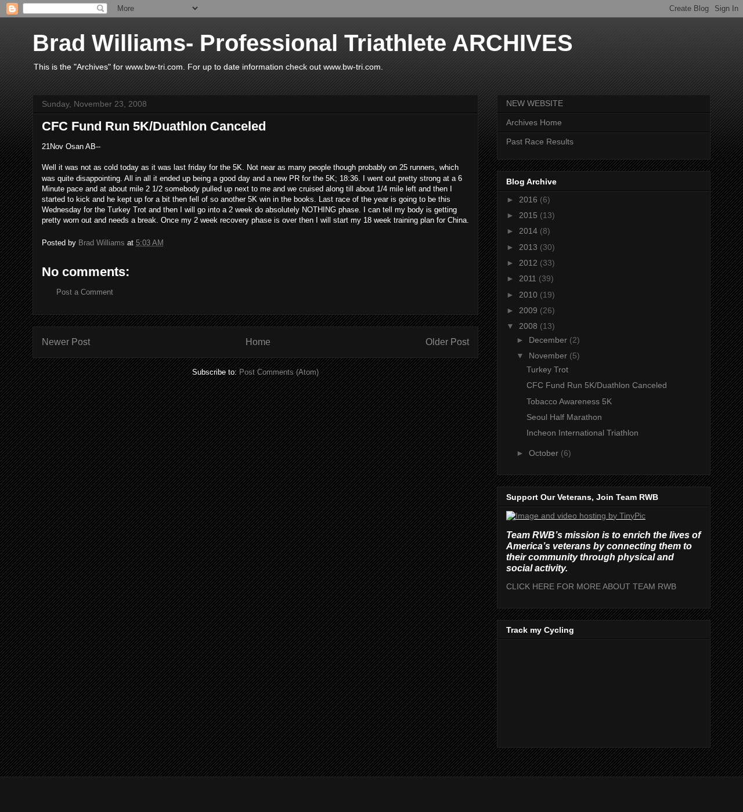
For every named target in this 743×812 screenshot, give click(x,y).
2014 (529, 230)
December (549, 340)
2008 (529, 326)
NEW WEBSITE (534, 103)
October (545, 453)
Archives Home (534, 122)
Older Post (447, 342)
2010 (529, 294)
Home (258, 342)
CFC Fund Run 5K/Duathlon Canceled (596, 385)
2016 (529, 199)
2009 (529, 310)
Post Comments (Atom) (279, 372)
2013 (529, 247)
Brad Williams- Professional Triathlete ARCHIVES (303, 43)
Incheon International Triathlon (582, 432)
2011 (529, 278)
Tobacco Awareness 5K (569, 401)
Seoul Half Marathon (564, 417)
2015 (529, 215)
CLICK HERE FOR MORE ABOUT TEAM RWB (591, 586)
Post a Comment (84, 292)
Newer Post (66, 342)
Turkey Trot (547, 369)
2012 (529, 262)
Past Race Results (540, 141)
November (549, 355)
